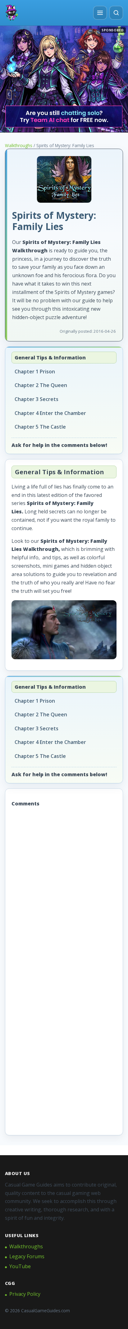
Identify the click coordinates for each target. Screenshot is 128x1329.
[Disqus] (64, 892)
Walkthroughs (18, 145)
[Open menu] (100, 13)
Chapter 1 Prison (35, 371)
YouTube (20, 1266)
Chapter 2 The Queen (41, 385)
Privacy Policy (24, 1294)
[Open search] (116, 13)
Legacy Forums (26, 1256)
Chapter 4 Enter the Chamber (50, 413)
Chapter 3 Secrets (36, 399)
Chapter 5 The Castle (40, 426)
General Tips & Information (50, 357)
